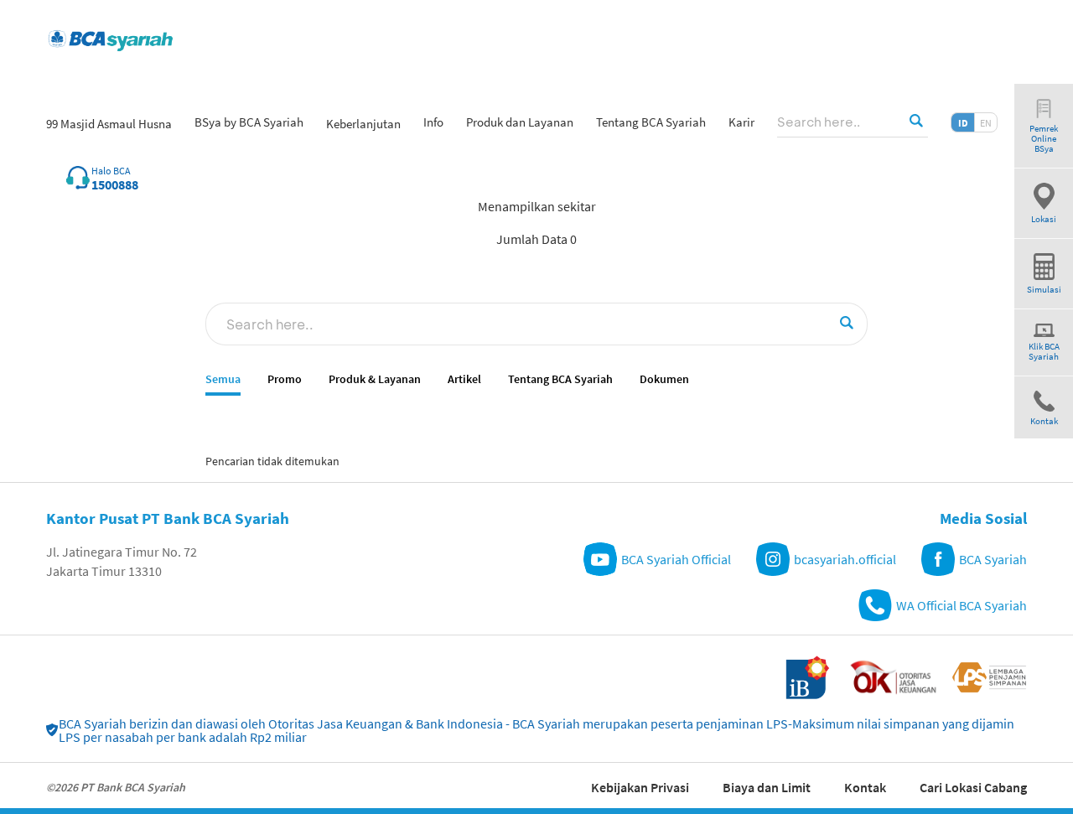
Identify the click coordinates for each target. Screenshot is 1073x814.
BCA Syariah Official (676, 559)
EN (986, 123)
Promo (284, 379)
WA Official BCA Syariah (961, 605)
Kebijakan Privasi (640, 787)
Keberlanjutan (363, 124)
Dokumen (664, 379)
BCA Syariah (993, 559)
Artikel (464, 379)
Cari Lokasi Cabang (973, 787)
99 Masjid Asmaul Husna (109, 124)
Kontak (865, 787)
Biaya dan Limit (767, 787)
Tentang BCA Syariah (560, 379)
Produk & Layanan (375, 379)
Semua (223, 379)
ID (963, 123)
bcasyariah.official (845, 559)
